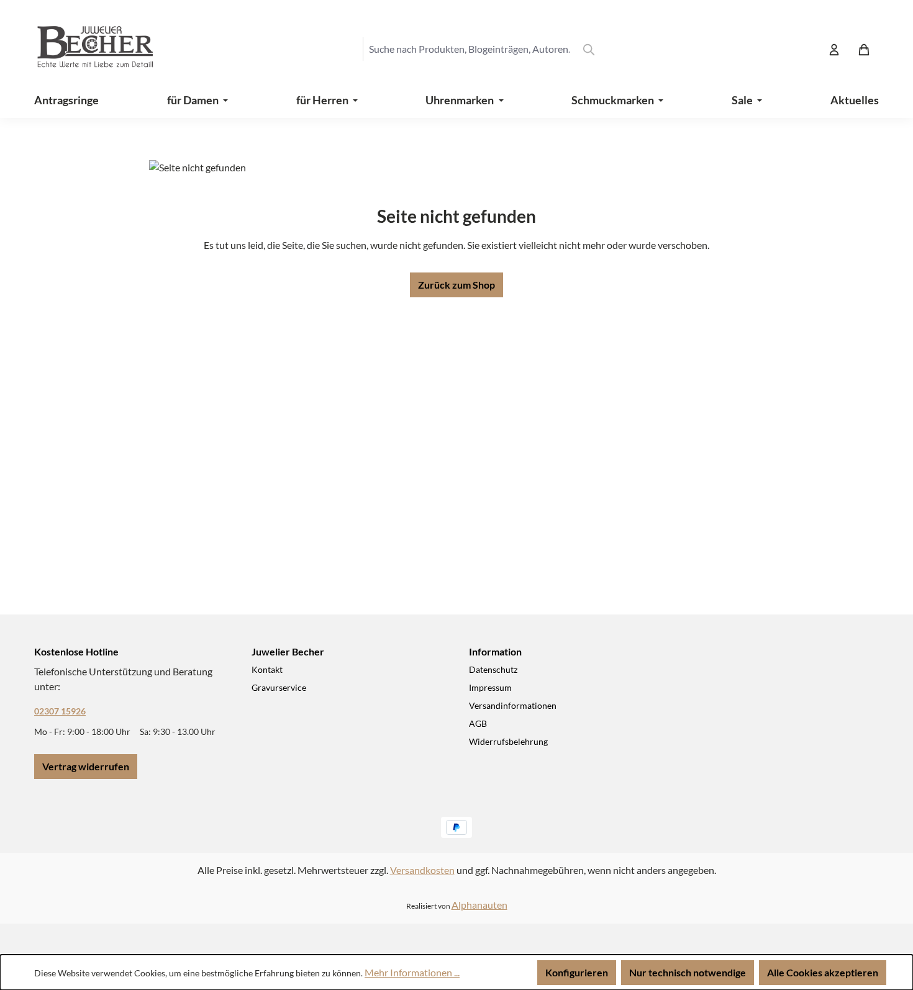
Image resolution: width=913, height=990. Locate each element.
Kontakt (267, 669)
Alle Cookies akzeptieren (822, 972)
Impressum (490, 687)
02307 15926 (60, 711)
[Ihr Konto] (834, 49)
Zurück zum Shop (456, 284)
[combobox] (469, 49)
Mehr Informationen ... (412, 972)
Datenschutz (493, 669)
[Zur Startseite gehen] (84, 49)
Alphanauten (479, 905)
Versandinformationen (512, 705)
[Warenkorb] (864, 49)
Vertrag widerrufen (85, 766)
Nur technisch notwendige (687, 972)
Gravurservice (279, 687)
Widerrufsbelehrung (508, 741)
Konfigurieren (576, 972)
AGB (478, 723)
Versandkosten (422, 870)
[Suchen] (589, 49)
